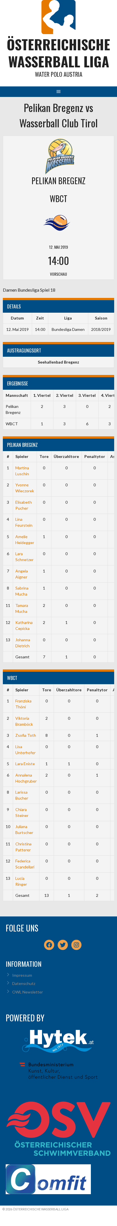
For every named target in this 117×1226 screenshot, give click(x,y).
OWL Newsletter (27, 991)
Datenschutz (23, 983)
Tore (44, 456)
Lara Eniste (25, 763)
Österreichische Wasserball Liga (58, 52)
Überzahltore (66, 456)
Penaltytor (94, 456)
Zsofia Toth (25, 735)
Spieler (21, 456)
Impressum (22, 975)
